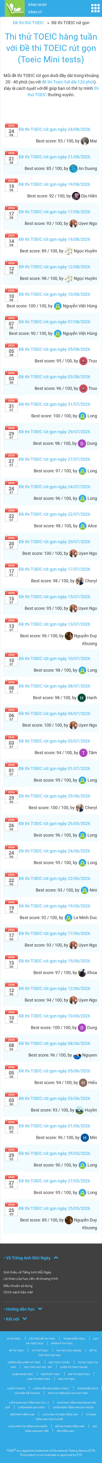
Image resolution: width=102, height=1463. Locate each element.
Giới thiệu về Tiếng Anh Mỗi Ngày (27, 1272)
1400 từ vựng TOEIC (38, 1379)
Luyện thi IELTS (16, 1388)
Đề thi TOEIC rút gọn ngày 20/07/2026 (49, 541)
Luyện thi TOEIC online (74, 1367)
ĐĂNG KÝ (35, 12)
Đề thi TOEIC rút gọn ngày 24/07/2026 (49, 486)
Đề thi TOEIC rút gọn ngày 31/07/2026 (49, 404)
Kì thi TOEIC (14, 1338)
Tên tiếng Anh (65, 1431)
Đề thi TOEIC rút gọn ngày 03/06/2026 (49, 1098)
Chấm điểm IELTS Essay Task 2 (51, 1388)
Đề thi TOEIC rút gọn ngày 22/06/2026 (49, 878)
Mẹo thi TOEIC (66, 1379)
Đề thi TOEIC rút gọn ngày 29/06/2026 (49, 795)
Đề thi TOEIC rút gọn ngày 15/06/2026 (49, 960)
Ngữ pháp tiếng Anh (22, 1414)
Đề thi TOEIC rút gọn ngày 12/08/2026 (49, 266)
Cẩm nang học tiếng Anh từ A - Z (29, 1402)
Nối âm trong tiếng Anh (70, 1426)
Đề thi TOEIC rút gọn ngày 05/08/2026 (49, 349)
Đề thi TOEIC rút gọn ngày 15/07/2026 (49, 596)
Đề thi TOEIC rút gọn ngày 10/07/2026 (49, 658)
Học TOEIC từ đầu (59, 1362)
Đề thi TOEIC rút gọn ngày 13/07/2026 (49, 624)
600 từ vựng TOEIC (79, 1374)
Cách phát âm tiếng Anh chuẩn (28, 1426)
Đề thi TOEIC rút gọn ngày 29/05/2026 (49, 1153)
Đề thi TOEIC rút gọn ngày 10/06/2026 (49, 1015)
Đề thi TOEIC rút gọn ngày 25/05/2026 (49, 1208)
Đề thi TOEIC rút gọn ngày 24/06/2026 (49, 850)
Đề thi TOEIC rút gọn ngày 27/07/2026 (49, 459)
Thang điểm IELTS (87, 1388)
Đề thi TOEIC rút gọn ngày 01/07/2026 (49, 768)
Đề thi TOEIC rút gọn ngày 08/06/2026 (49, 1043)
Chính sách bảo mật (18, 1292)
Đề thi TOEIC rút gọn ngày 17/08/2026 (49, 211)
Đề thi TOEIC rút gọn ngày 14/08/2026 (49, 239)
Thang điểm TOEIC (74, 1338)
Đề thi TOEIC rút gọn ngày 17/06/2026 (49, 933)
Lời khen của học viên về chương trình (31, 1279)
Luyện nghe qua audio (31, 1407)
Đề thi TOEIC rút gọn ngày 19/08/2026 (49, 184)
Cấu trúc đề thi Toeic (42, 1338)
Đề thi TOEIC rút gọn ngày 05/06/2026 (49, 1070)
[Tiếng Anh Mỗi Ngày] (15, 8)
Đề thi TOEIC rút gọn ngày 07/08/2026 (49, 321)
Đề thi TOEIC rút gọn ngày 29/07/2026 (49, 431)
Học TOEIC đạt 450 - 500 (38, 1367)
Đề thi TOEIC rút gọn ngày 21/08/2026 (49, 156)
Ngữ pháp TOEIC (50, 1374)
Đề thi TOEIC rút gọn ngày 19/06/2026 (49, 905)
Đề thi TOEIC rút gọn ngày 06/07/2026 (49, 713)
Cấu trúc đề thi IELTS (27, 1393)
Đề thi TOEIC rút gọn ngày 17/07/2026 (49, 569)
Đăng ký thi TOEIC (62, 1343)
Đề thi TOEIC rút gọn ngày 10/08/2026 (49, 294)
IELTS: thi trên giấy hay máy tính (68, 1393)
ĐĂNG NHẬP (37, 5)
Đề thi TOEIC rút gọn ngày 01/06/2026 (49, 1125)
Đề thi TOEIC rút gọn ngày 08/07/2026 (49, 686)
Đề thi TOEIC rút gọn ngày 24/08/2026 (49, 129)
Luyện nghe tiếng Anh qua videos (73, 1407)
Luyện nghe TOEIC (23, 1374)
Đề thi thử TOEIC (28, 22)
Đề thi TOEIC (16, 1350)
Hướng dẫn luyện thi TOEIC (24, 1362)
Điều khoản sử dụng (18, 1286)
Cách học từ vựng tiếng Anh (60, 1414)
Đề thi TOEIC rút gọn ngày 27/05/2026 (49, 1180)
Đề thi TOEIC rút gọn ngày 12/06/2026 (49, 988)
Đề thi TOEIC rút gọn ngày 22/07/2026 (49, 514)
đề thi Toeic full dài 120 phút (68, 81)
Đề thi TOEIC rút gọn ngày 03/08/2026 (49, 376)
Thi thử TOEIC (40, 1350)
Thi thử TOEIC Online (68, 1350)
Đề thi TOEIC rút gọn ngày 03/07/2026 (49, 740)
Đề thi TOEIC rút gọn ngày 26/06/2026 (49, 823)
